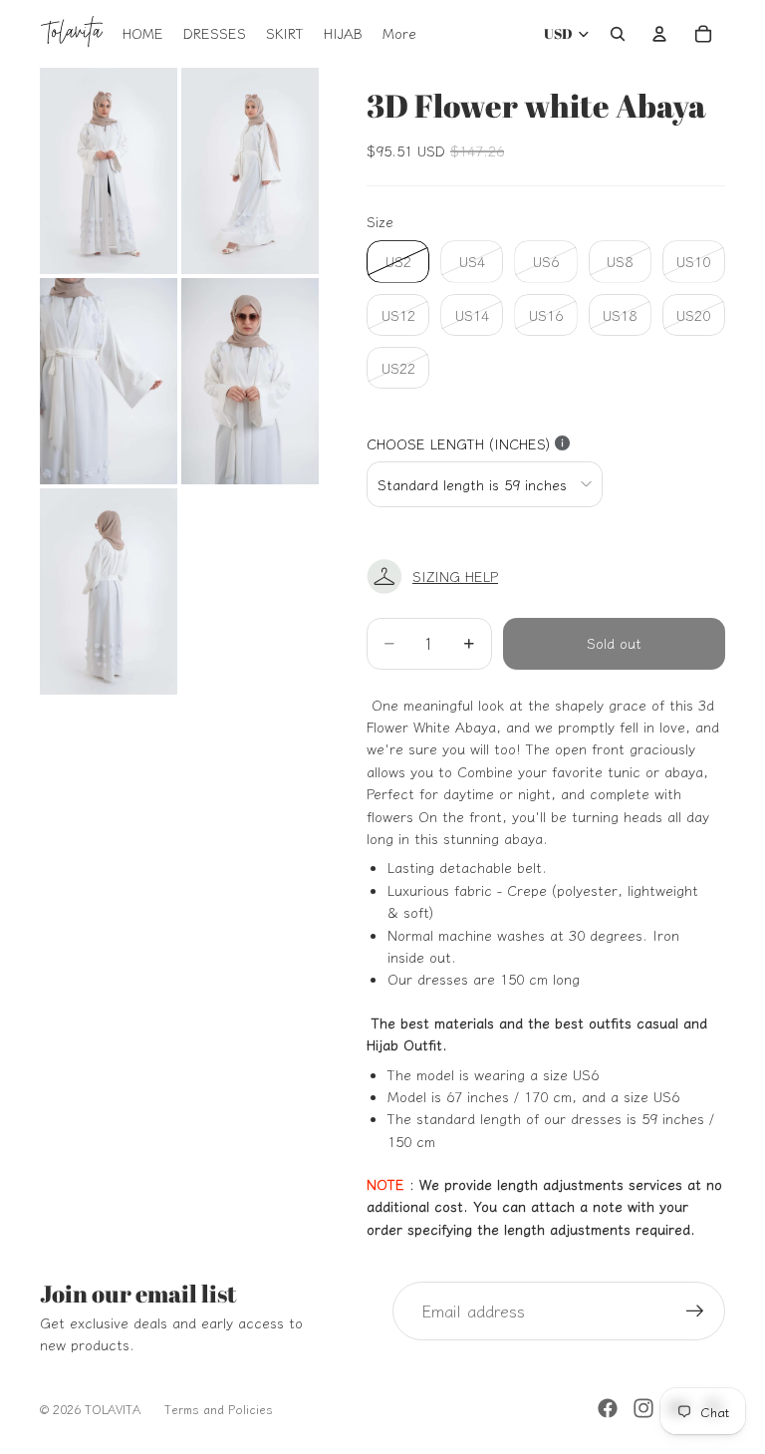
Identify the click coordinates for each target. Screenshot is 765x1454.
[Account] (659, 34)
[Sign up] (695, 1311)
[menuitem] (399, 34)
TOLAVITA (112, 1408)
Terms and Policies (218, 1408)
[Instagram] (643, 1408)
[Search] (617, 34)
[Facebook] (608, 1408)
